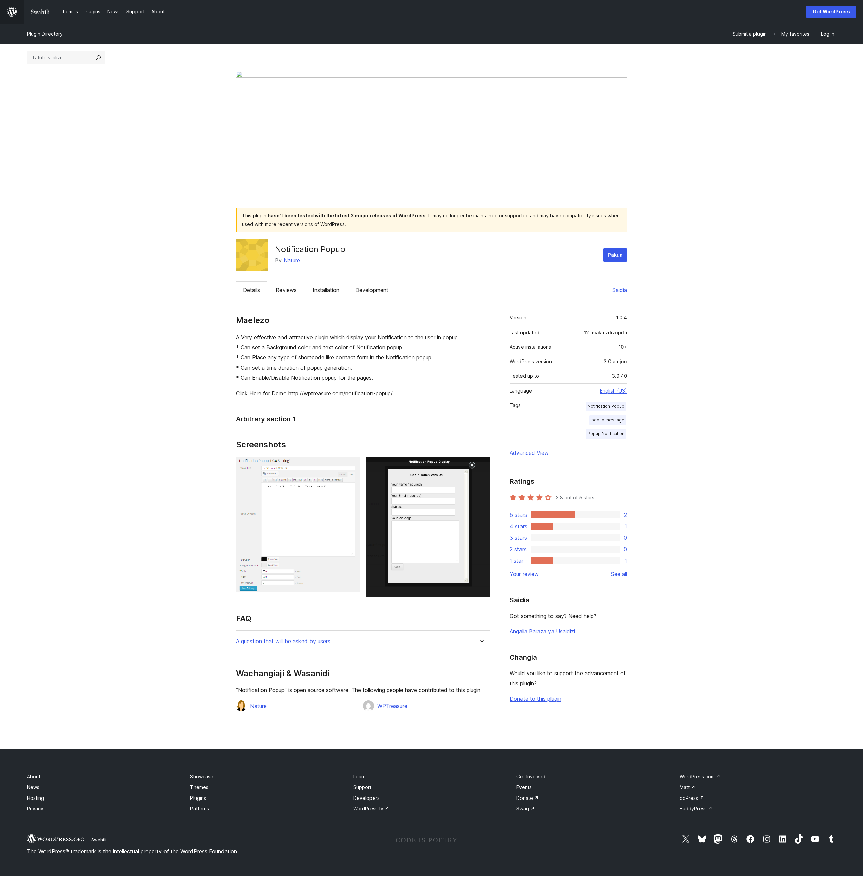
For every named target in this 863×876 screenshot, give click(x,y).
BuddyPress (696, 808)
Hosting (35, 798)
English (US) (613, 391)
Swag (525, 808)
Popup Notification (606, 433)
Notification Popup (606, 406)
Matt (687, 787)
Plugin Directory (45, 34)
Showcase (201, 776)
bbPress (692, 798)
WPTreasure (392, 705)
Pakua (615, 255)
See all (619, 574)
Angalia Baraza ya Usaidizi (542, 631)
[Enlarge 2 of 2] (481, 465)
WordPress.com (700, 776)
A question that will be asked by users (283, 641)
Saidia (619, 290)
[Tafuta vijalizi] (98, 57)
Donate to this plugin (535, 698)
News (33, 787)
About (33, 776)
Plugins (198, 798)
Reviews (286, 290)
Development (371, 290)
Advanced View (529, 452)
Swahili (98, 839)
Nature (292, 260)
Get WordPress (831, 11)
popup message (607, 420)
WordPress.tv (371, 808)
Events (524, 787)
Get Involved (530, 776)
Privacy (35, 808)
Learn (359, 776)
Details (251, 290)
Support (362, 787)
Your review (524, 574)
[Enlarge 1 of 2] (351, 465)
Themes (199, 787)
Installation (326, 290)
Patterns (199, 808)
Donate (527, 798)
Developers (366, 798)
